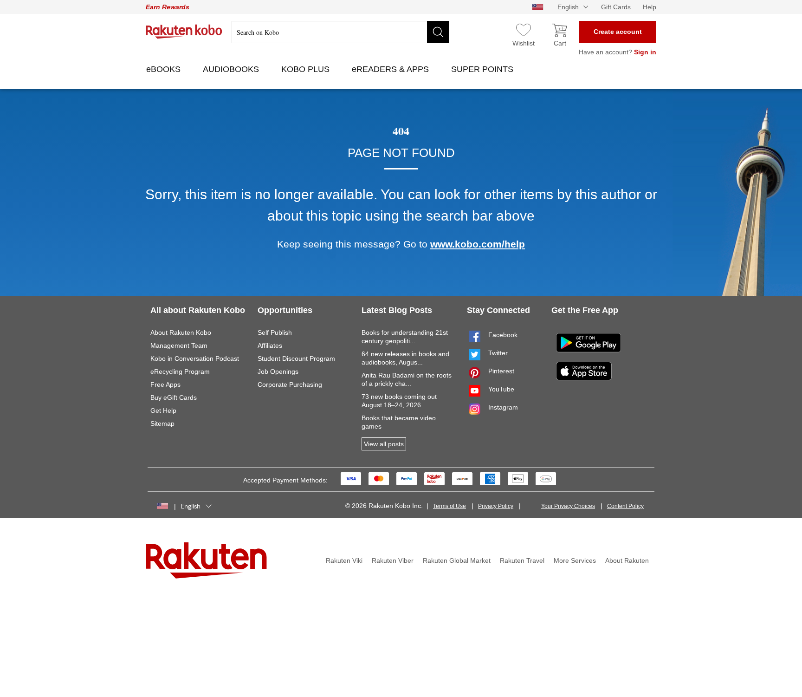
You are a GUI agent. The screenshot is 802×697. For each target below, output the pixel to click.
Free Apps (165, 384)
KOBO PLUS (306, 69)
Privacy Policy (495, 506)
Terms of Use (449, 506)
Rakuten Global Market (457, 560)
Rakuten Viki (344, 560)
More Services (575, 560)
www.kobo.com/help (477, 244)
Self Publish (275, 332)
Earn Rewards (167, 7)
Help (649, 7)
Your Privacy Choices (568, 506)
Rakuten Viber (393, 560)
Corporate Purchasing (290, 384)
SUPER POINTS (483, 69)
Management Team (178, 345)
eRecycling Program (180, 371)
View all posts (384, 444)
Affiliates (270, 345)
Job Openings (278, 371)
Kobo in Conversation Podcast (194, 358)
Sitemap (162, 423)
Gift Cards (616, 7)
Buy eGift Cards (173, 397)
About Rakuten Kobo (180, 332)
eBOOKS (164, 69)
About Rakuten (627, 560)
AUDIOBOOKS (232, 69)
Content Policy (625, 506)
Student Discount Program (296, 358)
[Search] (438, 32)
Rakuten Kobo (184, 31)
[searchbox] (340, 32)
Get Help (163, 410)
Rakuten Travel (522, 560)
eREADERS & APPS (391, 69)
